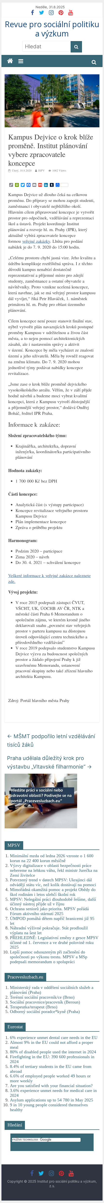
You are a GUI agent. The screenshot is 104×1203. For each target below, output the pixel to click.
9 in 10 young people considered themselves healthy (49, 1107)
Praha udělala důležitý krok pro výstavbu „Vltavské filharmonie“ (49, 762)
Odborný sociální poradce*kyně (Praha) (45, 1011)
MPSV (13, 845)
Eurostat (15, 1026)
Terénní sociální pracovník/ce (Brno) (42, 997)
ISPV (41, 170)
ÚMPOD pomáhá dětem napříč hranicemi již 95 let (52, 921)
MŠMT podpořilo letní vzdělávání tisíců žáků (51, 740)
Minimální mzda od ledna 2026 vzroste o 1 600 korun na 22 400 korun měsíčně (51, 858)
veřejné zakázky (36, 241)
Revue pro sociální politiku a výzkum (52, 29)
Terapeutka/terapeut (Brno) (33, 1006)
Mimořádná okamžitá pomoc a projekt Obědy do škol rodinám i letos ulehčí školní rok (53, 892)
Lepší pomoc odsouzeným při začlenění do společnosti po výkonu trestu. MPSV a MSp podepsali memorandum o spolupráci (48, 957)
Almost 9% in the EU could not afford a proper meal (51, 1045)
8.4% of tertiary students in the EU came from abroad (50, 1069)
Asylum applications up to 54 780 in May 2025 (51, 1100)
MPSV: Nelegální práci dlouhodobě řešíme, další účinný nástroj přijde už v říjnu (53, 902)
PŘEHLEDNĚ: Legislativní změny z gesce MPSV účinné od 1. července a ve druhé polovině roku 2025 (54, 942)
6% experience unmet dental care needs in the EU (53, 1037)
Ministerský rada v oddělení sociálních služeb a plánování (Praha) (51, 990)
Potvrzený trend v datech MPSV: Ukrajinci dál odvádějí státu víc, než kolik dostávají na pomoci (53, 882)
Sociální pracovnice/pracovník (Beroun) (45, 1002)
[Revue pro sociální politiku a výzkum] (10, 61)
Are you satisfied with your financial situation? (51, 1085)
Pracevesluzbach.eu (25, 976)
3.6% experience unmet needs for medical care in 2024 (53, 1093)
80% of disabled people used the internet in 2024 (53, 1051)
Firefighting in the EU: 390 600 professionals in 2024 (52, 1059)
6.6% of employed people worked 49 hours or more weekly (50, 1078)
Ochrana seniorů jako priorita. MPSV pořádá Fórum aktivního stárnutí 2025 (49, 911)
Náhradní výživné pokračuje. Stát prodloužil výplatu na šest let (49, 930)
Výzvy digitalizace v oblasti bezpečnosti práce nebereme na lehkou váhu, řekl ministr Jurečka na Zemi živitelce (53, 870)
